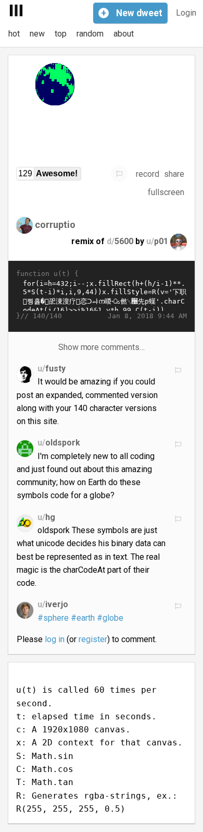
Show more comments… (101, 347)
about (123, 34)
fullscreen (166, 192)
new (37, 34)
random (90, 34)
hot (14, 34)
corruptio (55, 224)
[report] (119, 173)
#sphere (53, 618)
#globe (110, 618)
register (93, 639)
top (61, 34)
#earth (83, 618)
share (174, 174)
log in (55, 639)
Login (186, 13)
